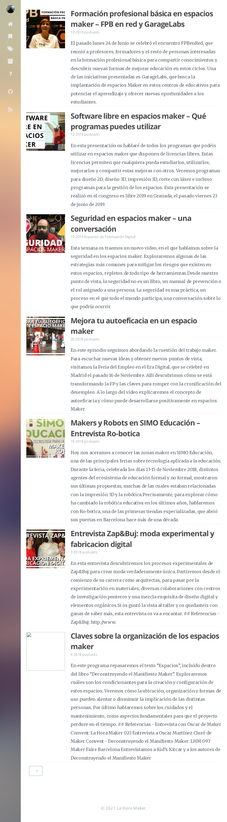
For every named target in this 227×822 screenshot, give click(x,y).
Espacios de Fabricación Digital (109, 236)
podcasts (91, 32)
